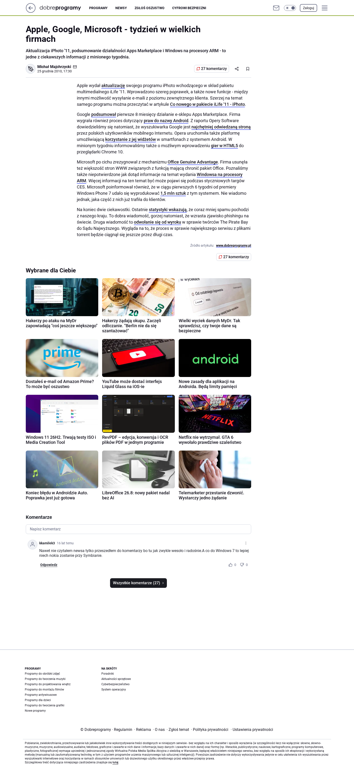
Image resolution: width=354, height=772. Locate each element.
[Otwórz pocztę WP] (276, 8)
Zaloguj (308, 8)
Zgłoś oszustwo (149, 8)
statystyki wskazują (168, 209)
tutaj (115, 762)
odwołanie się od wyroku (157, 222)
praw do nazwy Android (166, 120)
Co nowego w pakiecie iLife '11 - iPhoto (207, 104)
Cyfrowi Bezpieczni (189, 8)
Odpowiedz (48, 565)
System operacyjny (113, 689)
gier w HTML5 (224, 145)
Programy (98, 8)
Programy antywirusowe (41, 695)
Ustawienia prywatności (252, 729)
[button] (290, 8)
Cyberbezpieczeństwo (115, 684)
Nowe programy (35, 710)
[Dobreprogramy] (64, 7)
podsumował (103, 114)
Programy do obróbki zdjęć (42, 673)
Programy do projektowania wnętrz (48, 684)
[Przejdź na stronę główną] (31, 11)
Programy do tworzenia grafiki (44, 705)
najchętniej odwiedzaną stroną (221, 126)
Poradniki (107, 673)
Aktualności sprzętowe (116, 679)
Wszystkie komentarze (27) (136, 583)
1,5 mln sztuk (173, 193)
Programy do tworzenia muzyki (45, 679)
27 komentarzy (214, 68)
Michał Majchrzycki (54, 66)
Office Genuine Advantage (193, 161)
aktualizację (113, 85)
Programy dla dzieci (38, 700)
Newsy (121, 8)
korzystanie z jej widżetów (130, 139)
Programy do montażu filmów (44, 689)
